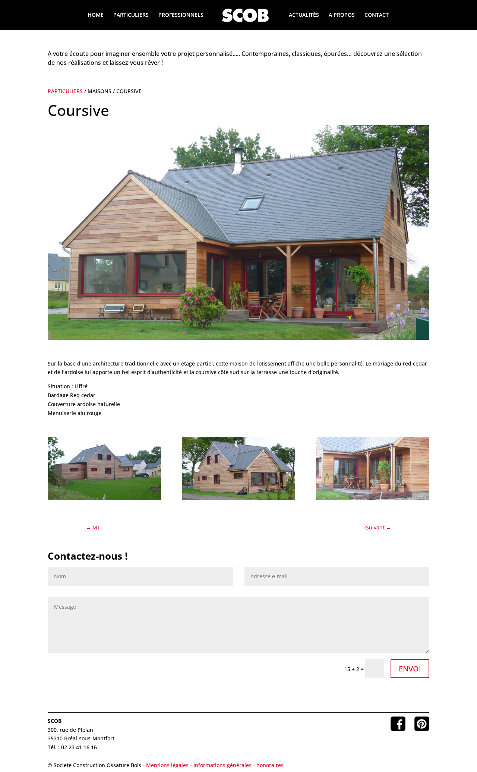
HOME (96, 15)
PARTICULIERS (131, 15)
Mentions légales (167, 765)
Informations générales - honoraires (238, 765)
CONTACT (376, 15)
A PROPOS (342, 15)
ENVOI (410, 669)
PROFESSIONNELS (180, 15)
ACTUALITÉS (304, 15)
